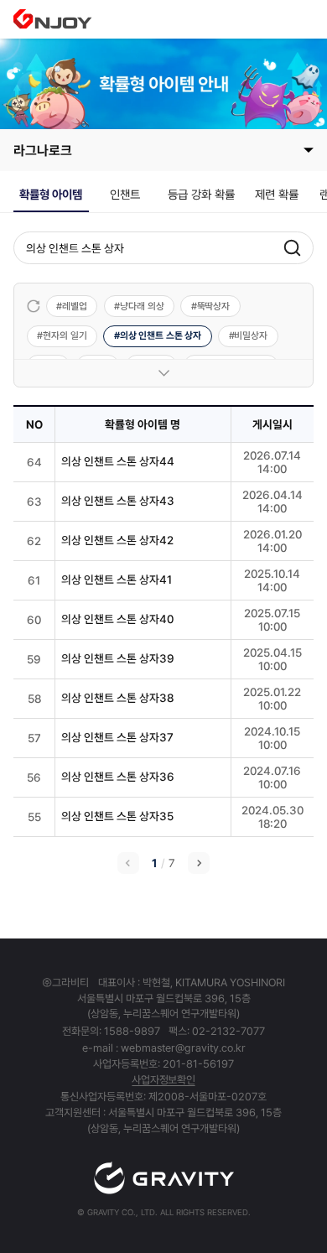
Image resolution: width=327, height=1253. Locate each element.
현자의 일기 (64, 335)
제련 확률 (276, 194)
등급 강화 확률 (201, 194)
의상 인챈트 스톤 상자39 (117, 658)
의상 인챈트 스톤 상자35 (117, 816)
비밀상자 (250, 335)
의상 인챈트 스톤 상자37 (117, 737)
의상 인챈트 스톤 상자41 (116, 579)
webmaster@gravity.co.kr (183, 1048)
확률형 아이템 (50, 194)
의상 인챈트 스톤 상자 (161, 335)
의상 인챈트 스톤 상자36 (117, 776)
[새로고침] (33, 306)
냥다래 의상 (142, 306)
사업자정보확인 (163, 1080)
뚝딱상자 (214, 306)
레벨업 (74, 306)
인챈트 (125, 194)
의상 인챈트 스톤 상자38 (117, 697)
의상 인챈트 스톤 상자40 (117, 619)
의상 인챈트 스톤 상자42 (117, 540)
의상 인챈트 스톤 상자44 (117, 461)
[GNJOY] (52, 19)
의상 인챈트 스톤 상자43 (117, 500)
